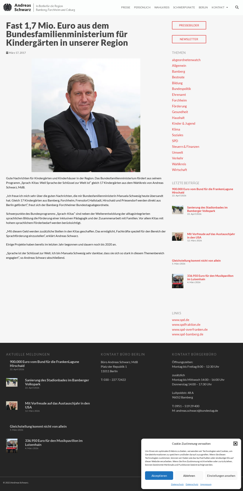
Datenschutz (177, 484)
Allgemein (179, 66)
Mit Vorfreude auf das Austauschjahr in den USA (57, 405)
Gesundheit (180, 112)
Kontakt (218, 7)
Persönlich (142, 7)
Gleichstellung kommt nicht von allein (196, 260)
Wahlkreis (161, 7)
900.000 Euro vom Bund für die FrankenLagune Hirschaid (44, 364)
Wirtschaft (179, 170)
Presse (125, 7)
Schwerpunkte (184, 7)
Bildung (177, 83)
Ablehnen (189, 475)
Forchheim (179, 100)
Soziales (177, 135)
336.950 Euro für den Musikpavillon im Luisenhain (54, 442)
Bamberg (178, 71)
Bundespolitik (181, 89)
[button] (235, 443)
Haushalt (178, 118)
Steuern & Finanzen (185, 147)
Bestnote (178, 77)
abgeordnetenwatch (186, 60)
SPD (175, 141)
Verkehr (177, 158)
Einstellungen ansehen (221, 475)
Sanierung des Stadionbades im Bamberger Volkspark (207, 209)
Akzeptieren (159, 475)
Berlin (203, 7)
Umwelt (177, 152)
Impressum (205, 484)
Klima (176, 129)
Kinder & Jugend (183, 123)
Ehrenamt (179, 95)
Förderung (179, 106)
